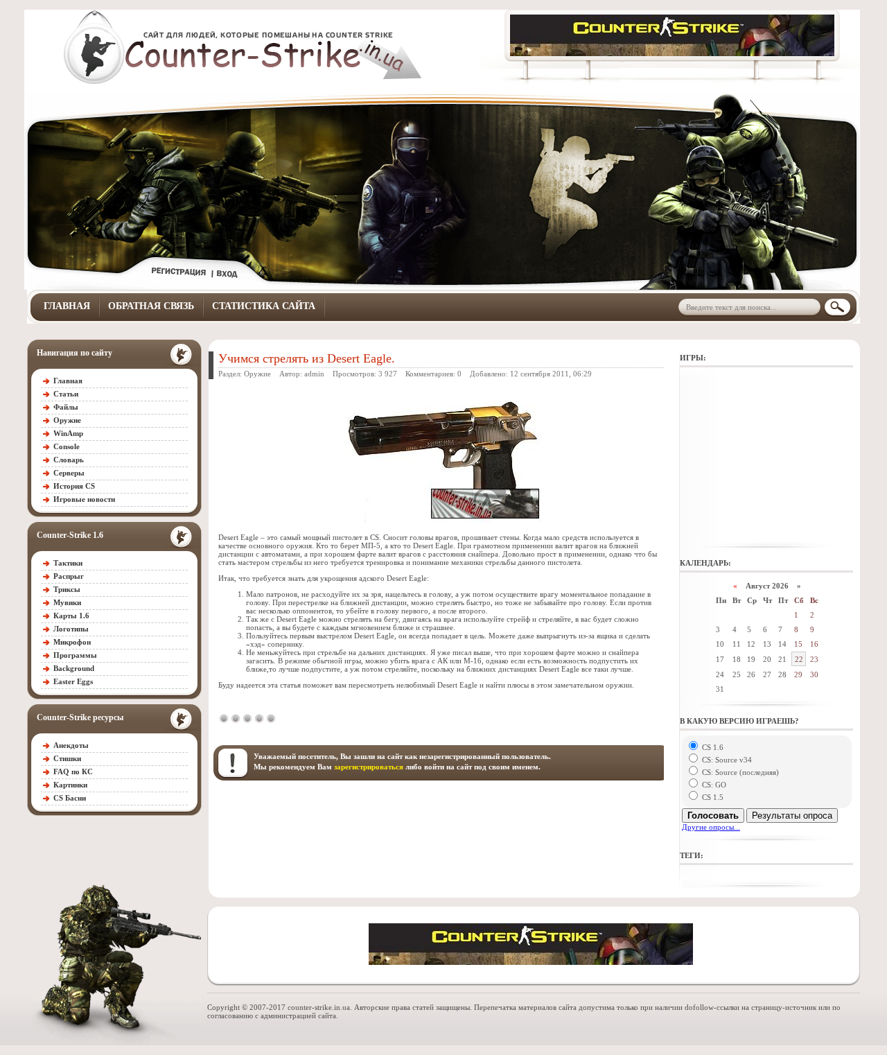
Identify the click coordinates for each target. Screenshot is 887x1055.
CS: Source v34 (726, 760)
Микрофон (72, 642)
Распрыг (68, 576)
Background (73, 668)
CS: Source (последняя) (739, 772)
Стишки (67, 758)
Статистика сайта (263, 306)
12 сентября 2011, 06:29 (551, 373)
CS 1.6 (711, 747)
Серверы (69, 473)
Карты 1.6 (71, 615)
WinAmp (68, 433)
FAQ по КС (73, 771)
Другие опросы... (711, 827)
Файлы (65, 407)
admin (314, 373)
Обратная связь (151, 306)
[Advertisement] (766, 457)
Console (66, 446)
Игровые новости (84, 499)
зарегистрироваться (368, 766)
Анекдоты (71, 745)
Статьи (65, 394)
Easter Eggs (73, 681)
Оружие (67, 420)
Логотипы (71, 629)
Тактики (67, 563)
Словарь (68, 459)
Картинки (70, 785)
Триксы (66, 589)
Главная (67, 306)
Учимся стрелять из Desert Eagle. (306, 358)
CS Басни (69, 798)
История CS (74, 486)
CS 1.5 (711, 797)
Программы (75, 655)
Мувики (67, 602)
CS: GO (713, 785)
